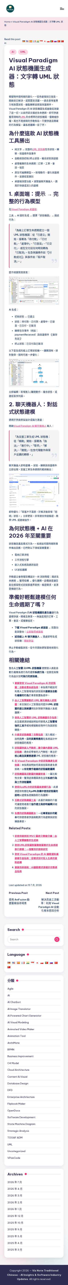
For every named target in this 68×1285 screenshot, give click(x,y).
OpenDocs (13, 1110)
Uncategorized (16, 1151)
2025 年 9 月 (14, 1229)
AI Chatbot (14, 1002)
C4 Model (13, 1063)
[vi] (58, 41)
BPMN (10, 1049)
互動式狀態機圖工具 (25, 800)
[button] (56, 939)
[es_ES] (30, 41)
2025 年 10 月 (15, 1222)
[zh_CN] (62, 41)
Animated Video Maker (20, 1029)
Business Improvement (20, 1056)
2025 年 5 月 (14, 1236)
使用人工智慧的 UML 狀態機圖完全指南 (36, 717)
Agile (10, 988)
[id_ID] (41, 41)
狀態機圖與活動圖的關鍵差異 (30, 773)
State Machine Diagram (21, 1124)
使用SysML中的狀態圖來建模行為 (33, 786)
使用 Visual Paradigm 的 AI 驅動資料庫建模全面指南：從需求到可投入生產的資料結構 (37, 858)
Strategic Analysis (18, 1130)
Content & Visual (17, 1076)
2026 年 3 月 (14, 1195)
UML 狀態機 (38, 149)
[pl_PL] (48, 41)
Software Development (21, 1117)
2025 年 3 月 (14, 1249)
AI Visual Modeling (18, 1022)
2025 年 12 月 (15, 1216)
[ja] (45, 41)
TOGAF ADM (14, 1137)
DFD (10, 1090)
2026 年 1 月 (14, 1209)
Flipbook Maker (16, 1103)
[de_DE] (23, 41)
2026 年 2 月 (14, 1202)
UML (23, 52)
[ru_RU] (55, 41)
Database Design (17, 1083)
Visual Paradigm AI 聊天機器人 (30, 425)
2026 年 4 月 (14, 1188)
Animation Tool (16, 1036)
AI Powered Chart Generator (24, 1015)
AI (13, 52)
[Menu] (62, 9)
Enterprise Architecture (21, 1097)
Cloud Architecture (18, 1069)
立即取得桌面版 (34, 631)
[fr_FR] (34, 41)
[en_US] (27, 41)
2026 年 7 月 (14, 1182)
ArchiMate (13, 1042)
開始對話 (29, 640)
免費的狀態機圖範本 (25, 813)
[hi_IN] (37, 41)
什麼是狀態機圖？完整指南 (29, 734)
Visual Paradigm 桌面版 (24, 209)
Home (7, 21)
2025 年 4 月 (14, 1243)
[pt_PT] (51, 41)
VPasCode (13, 1157)
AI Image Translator (19, 1009)
